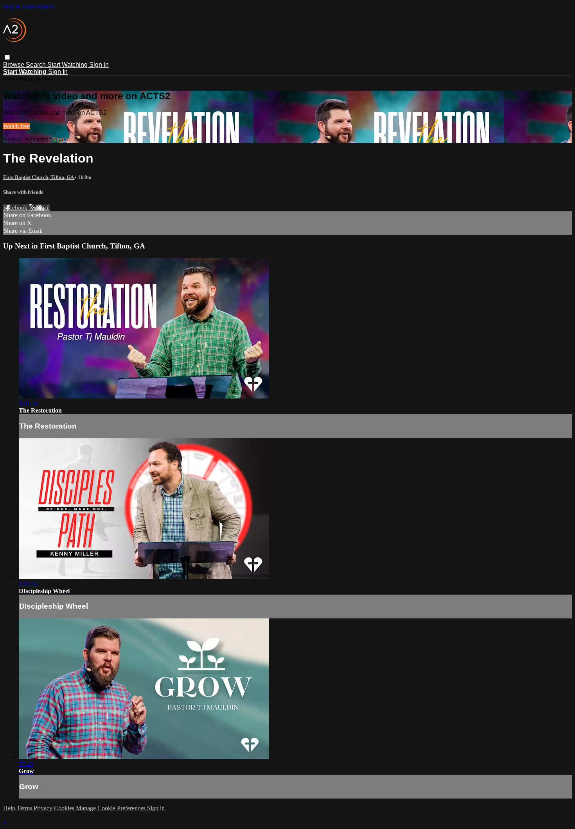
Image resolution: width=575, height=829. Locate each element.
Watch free (16, 126)
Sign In (58, 71)
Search (36, 64)
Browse (14, 64)
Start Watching (68, 64)
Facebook (16, 207)
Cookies (65, 808)
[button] (7, 57)
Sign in (99, 64)
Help (10, 808)
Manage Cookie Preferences (111, 808)
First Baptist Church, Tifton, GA (39, 177)
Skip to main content (28, 6)
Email (42, 207)
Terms (25, 808)
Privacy (44, 808)
